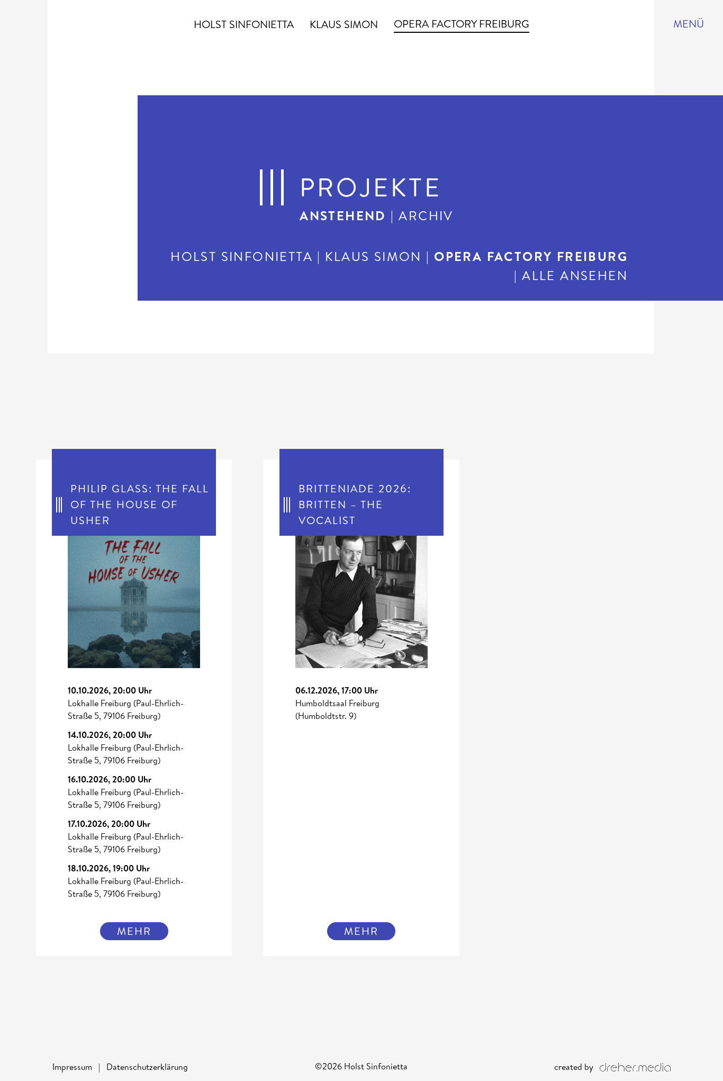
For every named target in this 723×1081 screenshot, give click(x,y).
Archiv (426, 215)
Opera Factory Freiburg (461, 23)
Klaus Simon (344, 24)
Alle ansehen (575, 275)
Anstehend (343, 215)
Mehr (134, 931)
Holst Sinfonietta (244, 24)
